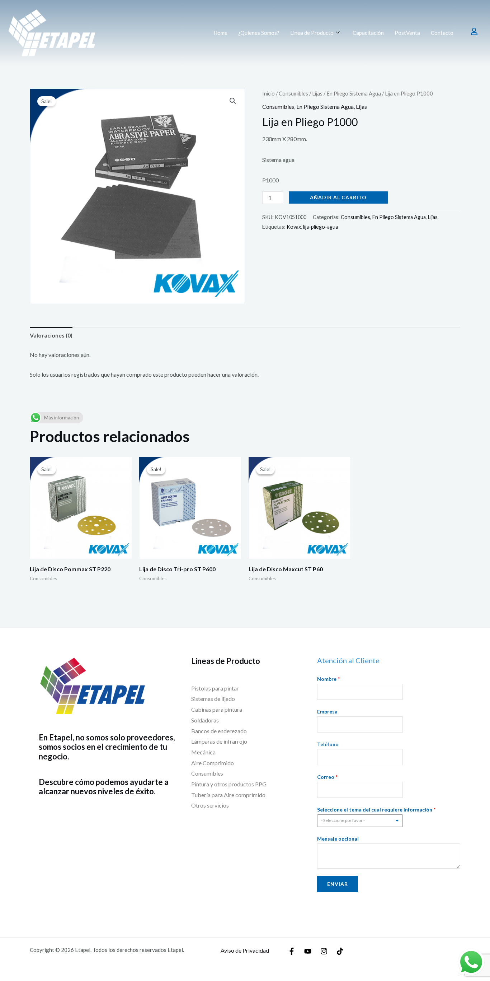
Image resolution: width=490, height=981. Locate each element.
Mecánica (204, 752)
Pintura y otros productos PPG (229, 784)
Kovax (294, 227)
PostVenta (407, 32)
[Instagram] (324, 951)
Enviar (337, 884)
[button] (232, 100)
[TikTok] (340, 951)
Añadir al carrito (338, 197)
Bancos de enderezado (219, 730)
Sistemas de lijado (213, 698)
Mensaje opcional (338, 839)
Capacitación (368, 32)
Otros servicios (210, 805)
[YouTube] (307, 951)
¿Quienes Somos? (258, 32)
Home (220, 32)
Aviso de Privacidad (245, 950)
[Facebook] (291, 951)
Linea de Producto (312, 32)
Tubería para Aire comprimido (228, 794)
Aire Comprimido (212, 762)
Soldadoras (205, 720)
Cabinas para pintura (216, 709)
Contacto (442, 32)
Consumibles (293, 93)
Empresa (327, 711)
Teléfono (328, 744)
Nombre (328, 679)
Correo (327, 777)
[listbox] (360, 820)
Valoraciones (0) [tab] (51, 335)
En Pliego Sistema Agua (353, 93)
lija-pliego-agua (320, 227)
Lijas (317, 93)
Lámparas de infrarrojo (219, 741)
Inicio (268, 93)
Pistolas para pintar (215, 688)
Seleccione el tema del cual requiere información (376, 809)
